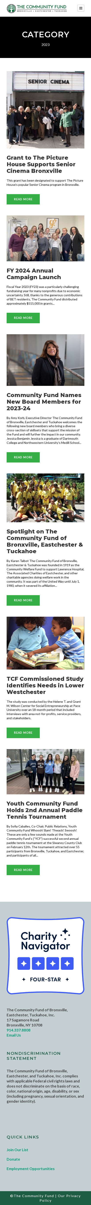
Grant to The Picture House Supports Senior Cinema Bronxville (41, 164)
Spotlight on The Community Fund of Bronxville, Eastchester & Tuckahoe (45, 541)
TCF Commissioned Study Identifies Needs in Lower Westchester (45, 685)
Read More (23, 199)
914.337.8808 (18, 1030)
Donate (13, 1159)
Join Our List (17, 1149)
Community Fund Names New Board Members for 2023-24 (44, 402)
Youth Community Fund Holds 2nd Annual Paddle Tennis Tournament (45, 810)
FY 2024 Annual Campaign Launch (34, 273)
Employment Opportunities (31, 1168)
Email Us (14, 1035)
